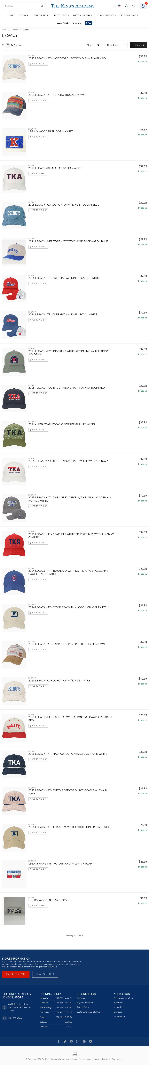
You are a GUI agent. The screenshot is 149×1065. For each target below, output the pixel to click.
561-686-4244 (15, 1018)
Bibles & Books (128, 15)
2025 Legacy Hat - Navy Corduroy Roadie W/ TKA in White (67, 753)
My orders (118, 1002)
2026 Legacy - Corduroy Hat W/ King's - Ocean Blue (63, 204)
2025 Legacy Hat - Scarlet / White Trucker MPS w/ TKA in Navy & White (71, 536)
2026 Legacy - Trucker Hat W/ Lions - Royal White (62, 314)
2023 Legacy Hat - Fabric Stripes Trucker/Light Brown (66, 644)
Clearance (62, 23)
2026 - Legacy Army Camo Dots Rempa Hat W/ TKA (62, 424)
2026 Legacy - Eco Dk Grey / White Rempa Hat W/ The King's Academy (68, 353)
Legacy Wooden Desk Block (47, 900)
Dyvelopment (117, 1059)
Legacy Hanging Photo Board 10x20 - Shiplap (60, 863)
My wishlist (119, 1007)
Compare (118, 1012)
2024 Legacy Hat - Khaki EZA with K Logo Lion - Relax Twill (69, 827)
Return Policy (83, 1007)
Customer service (16, 974)
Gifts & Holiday (81, 15)
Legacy (26, 30)
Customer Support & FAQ (88, 1012)
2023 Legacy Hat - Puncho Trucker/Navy (56, 95)
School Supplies (105, 15)
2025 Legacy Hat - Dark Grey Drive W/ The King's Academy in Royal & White (69, 499)
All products (119, 1016)
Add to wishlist (39, 64)
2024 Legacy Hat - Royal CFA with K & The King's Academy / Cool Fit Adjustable (68, 572)
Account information (123, 998)
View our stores (45, 974)
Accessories (60, 15)
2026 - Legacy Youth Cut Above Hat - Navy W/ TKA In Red (66, 387)
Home (10, 15)
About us (81, 998)
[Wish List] (133, 6)
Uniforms (23, 15)
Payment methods (85, 1002)
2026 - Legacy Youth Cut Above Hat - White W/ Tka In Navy (68, 461)
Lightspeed (87, 1059)
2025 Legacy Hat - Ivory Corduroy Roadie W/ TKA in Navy (67, 58)
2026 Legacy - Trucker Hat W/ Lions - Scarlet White (64, 278)
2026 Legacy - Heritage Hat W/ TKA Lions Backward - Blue (68, 241)
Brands (77, 23)
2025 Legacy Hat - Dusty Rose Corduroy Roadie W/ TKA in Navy (67, 792)
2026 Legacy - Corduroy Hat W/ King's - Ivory (59, 680)
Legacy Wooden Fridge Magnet (50, 131)
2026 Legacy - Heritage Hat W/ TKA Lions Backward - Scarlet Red (70, 719)
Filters (136, 45)
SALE (88, 23)
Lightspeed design (101, 1059)
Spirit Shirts (41, 15)
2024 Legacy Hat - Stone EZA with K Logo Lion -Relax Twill (68, 607)
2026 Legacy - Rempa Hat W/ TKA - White (55, 168)
